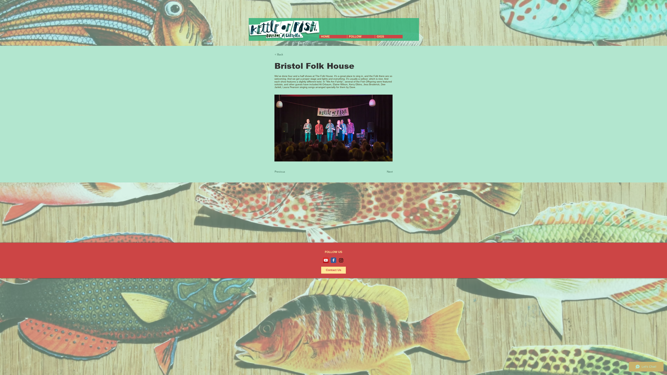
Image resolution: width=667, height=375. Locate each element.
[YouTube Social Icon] (326, 260)
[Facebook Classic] (333, 260)
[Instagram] (341, 260)
